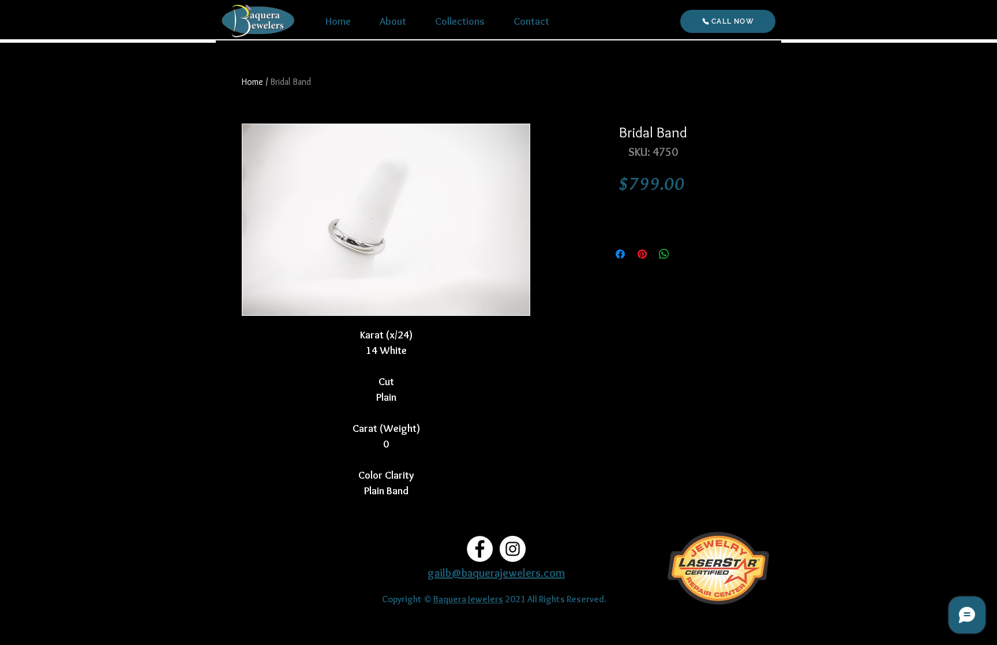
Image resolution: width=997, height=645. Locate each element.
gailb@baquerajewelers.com (496, 573)
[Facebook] (480, 549)
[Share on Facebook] (620, 254)
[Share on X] (686, 254)
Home (252, 81)
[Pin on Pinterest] (642, 254)
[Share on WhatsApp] (664, 254)
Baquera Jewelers (468, 599)
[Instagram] (513, 549)
